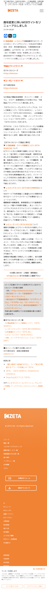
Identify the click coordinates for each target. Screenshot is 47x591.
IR (4, 503)
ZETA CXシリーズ (16, 383)
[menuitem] (40, 10)
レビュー (34, 386)
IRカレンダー (7, 510)
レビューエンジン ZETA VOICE (18, 224)
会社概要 (6, 464)
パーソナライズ (16, 386)
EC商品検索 (8, 41)
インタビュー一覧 (9, 461)
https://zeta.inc (10, 73)
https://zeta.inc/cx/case (23, 290)
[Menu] (40, 10)
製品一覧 (6, 443)
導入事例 (6, 457)
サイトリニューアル (31, 383)
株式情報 (6, 525)
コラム (5, 468)
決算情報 (6, 521)
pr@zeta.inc (8, 353)
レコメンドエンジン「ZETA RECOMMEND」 (23, 329)
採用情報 (6, 555)
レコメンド (19, 41)
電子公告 (6, 528)
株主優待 (6, 532)
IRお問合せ (6, 543)
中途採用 (6, 559)
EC (8, 383)
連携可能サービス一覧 (10, 450)
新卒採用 (6, 562)
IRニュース (6, 507)
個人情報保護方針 (39, 569)
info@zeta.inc (13, 275)
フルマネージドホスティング (12, 446)
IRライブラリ (7, 518)
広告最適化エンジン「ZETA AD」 (18, 331)
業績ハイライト (8, 514)
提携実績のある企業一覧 (11, 454)
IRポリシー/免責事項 (10, 539)
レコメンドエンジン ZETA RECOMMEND (22, 187)
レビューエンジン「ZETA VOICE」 (19, 334)
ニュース (6, 439)
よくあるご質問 (8, 535)
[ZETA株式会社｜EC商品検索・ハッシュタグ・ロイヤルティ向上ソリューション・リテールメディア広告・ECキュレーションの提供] (19, 10)
